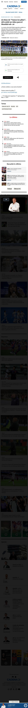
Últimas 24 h (17, 188)
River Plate (9, 143)
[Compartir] (18, 77)
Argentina (10, 8)
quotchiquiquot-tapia (7, 109)
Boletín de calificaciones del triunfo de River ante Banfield (14, 139)
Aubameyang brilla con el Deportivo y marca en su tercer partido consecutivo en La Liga (14, 132)
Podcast (9, 188)
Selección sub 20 (6, 106)
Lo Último (5, 8)
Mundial (13, 106)
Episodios (9, 171)
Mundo (8, 121)
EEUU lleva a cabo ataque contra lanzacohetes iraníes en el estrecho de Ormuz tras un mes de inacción (14, 124)
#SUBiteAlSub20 (5, 83)
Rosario (21, 8)
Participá (24, 1)
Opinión (16, 1)
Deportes (6, 1)
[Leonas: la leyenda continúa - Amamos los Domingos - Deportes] (4, 170)
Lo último (14, 117)
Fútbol (8, 137)
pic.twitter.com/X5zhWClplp (9, 92)
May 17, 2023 (4, 97)
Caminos (11, 1)
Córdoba (16, 8)
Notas (20, 12)
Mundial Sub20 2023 (12, 12)
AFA (17, 106)
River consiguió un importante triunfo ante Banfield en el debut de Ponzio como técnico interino (14, 146)
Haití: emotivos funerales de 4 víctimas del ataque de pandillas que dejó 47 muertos (14, 154)
